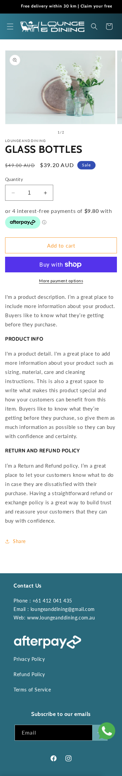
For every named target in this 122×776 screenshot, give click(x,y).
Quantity (14, 179)
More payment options (61, 280)
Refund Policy (29, 674)
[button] (10, 26)
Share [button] (19, 541)
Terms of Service (32, 689)
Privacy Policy (29, 659)
